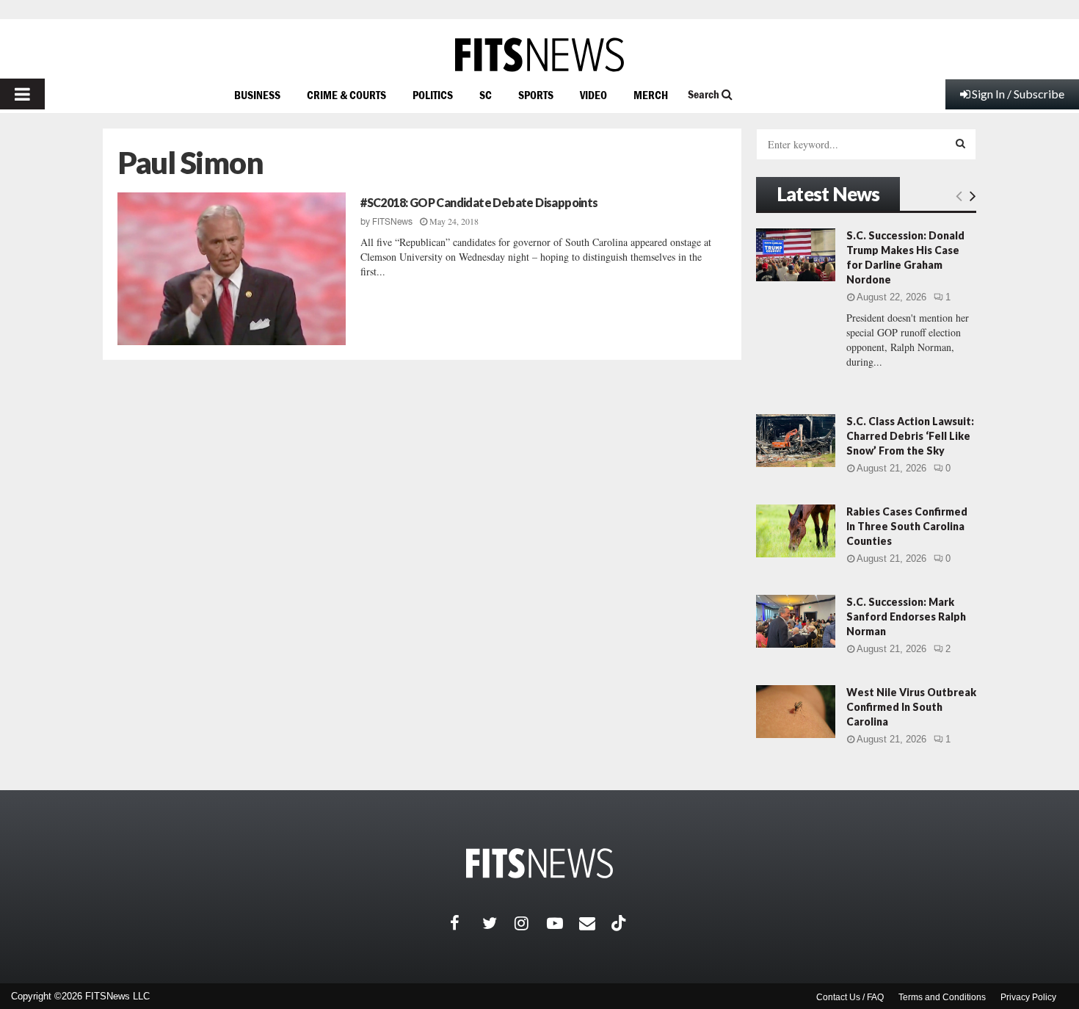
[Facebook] (466, 923)
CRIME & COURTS (346, 94)
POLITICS (433, 94)
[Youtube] (563, 923)
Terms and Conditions (942, 997)
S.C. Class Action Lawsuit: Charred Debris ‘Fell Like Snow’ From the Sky (910, 436)
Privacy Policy (1028, 997)
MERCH (650, 94)
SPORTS (535, 94)
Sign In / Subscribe (1018, 94)
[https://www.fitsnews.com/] (539, 54)
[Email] (595, 923)
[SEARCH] (960, 143)
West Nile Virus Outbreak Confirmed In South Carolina (911, 707)
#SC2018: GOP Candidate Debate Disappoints (478, 202)
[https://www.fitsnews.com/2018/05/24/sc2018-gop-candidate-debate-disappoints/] (231, 268)
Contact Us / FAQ (850, 997)
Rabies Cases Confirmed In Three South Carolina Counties (906, 526)
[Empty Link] (958, 195)
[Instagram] (531, 923)
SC (485, 94)
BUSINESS (257, 94)
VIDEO (593, 94)
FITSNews (392, 222)
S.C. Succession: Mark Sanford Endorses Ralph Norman (906, 616)
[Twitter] (498, 923)
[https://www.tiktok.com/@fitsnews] (620, 923)
